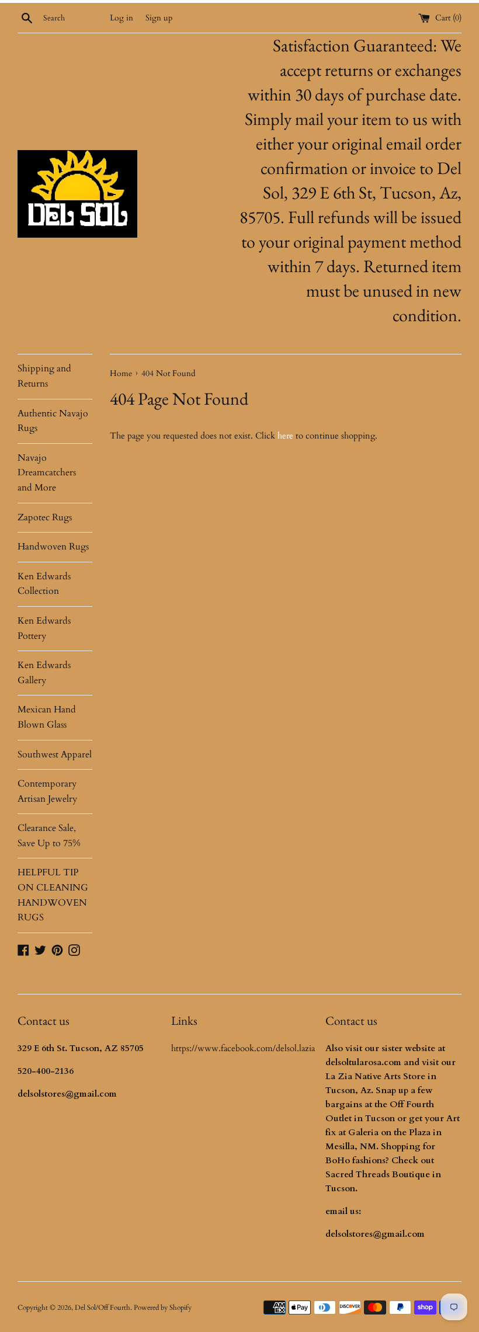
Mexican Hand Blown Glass (47, 717)
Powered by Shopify (163, 1307)
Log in (121, 18)
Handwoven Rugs (53, 546)
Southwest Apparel (55, 754)
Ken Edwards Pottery (44, 628)
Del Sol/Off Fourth (102, 1307)
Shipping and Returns (44, 376)
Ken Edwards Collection (44, 584)
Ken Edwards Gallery (44, 673)
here (285, 435)
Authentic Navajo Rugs (53, 421)
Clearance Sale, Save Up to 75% (49, 836)
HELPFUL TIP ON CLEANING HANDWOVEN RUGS (53, 895)
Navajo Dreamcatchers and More (47, 472)
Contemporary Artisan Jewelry (47, 791)
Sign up (158, 18)
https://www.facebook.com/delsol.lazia (243, 1048)
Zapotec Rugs (45, 517)
